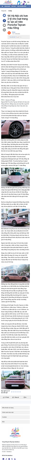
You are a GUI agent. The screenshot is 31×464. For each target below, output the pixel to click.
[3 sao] (16, 392)
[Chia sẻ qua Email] (4, 25)
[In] (4, 29)
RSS (3, 422)
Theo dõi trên (12, 37)
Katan (13, 32)
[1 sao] (12, 392)
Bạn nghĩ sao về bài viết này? (5, 391)
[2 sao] (14, 392)
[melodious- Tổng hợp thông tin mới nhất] (8, 2)
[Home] (4, 15)
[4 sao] (18, 392)
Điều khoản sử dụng (7, 407)
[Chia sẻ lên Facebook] (4, 20)
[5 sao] (20, 392)
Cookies (4, 417)
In (25, 397)
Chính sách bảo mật (7, 412)
